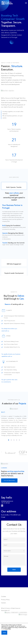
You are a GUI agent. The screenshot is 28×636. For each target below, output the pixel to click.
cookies (9, 627)
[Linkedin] (2, 505)
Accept (4, 632)
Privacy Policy (7, 628)
